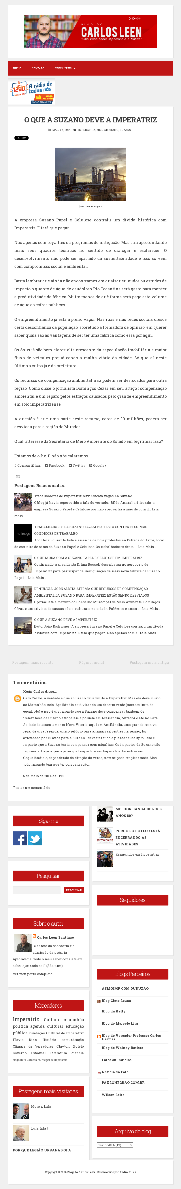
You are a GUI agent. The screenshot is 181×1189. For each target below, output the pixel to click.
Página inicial (91, 662)
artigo (132, 388)
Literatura (58, 1053)
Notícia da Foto (115, 1072)
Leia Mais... (147, 546)
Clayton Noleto (70, 1046)
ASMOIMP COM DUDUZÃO (125, 988)
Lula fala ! (39, 1128)
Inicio (17, 68)
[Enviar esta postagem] (17, 476)
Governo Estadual (29, 1053)
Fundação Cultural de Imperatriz (56, 1033)
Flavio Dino (25, 1039)
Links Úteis (63, 68)
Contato (38, 68)
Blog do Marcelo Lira (120, 1023)
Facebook (56, 465)
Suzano (125, 129)
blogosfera (19, 1060)
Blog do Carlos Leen (81, 1172)
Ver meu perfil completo (33, 974)
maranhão (74, 1019)
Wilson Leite (113, 1094)
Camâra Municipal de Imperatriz (47, 1060)
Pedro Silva (128, 1172)
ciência (78, 1053)
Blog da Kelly (114, 1011)
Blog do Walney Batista (122, 1047)
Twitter (78, 465)
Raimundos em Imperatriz (137, 854)
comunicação (73, 1039)
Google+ (99, 465)
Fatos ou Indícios (117, 1060)
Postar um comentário (31, 787)
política (20, 1026)
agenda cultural (46, 1026)
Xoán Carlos (33, 691)
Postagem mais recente (32, 662)
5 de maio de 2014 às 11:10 (43, 776)
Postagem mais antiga (149, 662)
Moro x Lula (41, 1106)
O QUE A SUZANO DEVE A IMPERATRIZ (65, 619)
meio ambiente (107, 129)
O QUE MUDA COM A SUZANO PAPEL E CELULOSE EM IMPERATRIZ (88, 558)
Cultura (51, 1019)
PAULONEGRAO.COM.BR (123, 1082)
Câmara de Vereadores (33, 1046)
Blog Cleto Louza (116, 1000)
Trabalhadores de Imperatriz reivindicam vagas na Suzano (83, 496)
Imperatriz (86, 129)
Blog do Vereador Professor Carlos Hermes (131, 1037)
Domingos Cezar (92, 388)
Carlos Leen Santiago (55, 937)
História (49, 1039)
